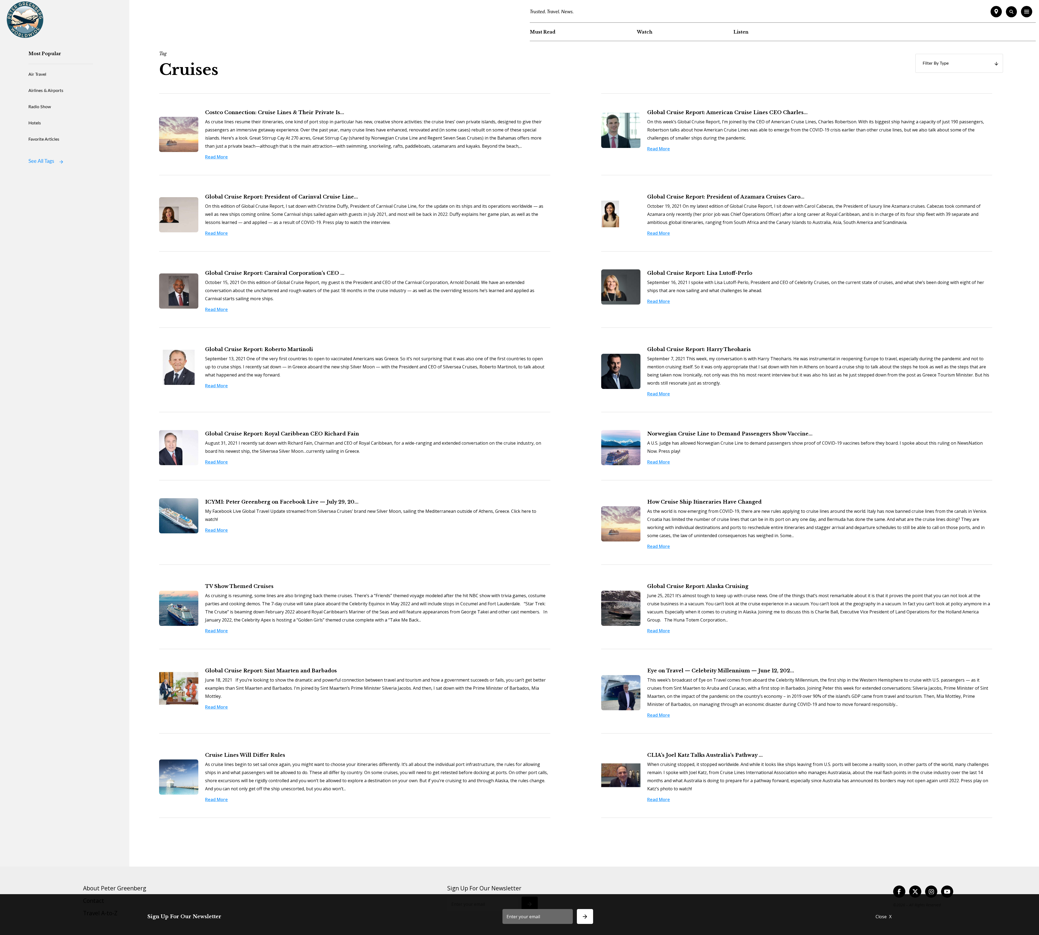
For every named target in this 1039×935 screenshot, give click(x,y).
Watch (644, 32)
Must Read (542, 32)
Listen (741, 32)
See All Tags (41, 161)
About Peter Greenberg (114, 888)
